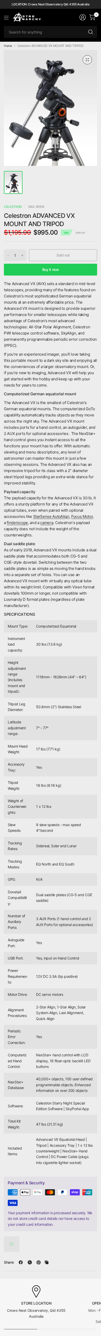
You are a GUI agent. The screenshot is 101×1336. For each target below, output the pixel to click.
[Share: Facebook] (20, 1262)
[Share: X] (29, 1262)
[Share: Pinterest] (38, 1262)
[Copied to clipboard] (46, 1262)
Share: (9, 1262)
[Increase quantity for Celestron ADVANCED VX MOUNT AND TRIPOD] (22, 255)
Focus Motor (82, 516)
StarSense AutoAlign (51, 516)
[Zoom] (87, 59)
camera (46, 522)
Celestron (13, 207)
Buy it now (50, 269)
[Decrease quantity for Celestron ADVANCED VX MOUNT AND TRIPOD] (8, 255)
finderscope (17, 522)
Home (8, 45)
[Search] (90, 32)
